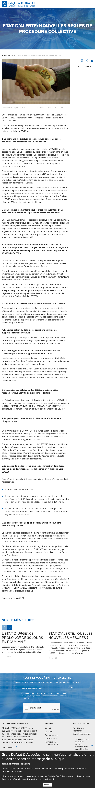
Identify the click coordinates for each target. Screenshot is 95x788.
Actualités (11, 55)
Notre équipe (51, 738)
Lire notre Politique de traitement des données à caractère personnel (44, 697)
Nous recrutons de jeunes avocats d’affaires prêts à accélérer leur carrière (82, 745)
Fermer (47, 785)
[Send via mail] (92, 60)
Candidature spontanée (78, 729)
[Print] (82, 60)
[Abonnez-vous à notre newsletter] (72, 687)
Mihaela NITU (59, 107)
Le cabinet (49, 731)
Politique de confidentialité (51, 743)
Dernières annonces (82, 734)
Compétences (51, 735)
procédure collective (84, 66)
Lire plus (37, 652)
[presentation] (9, 627)
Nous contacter (8, 747)
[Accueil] (18, 4)
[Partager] (87, 60)
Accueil (4, 55)
